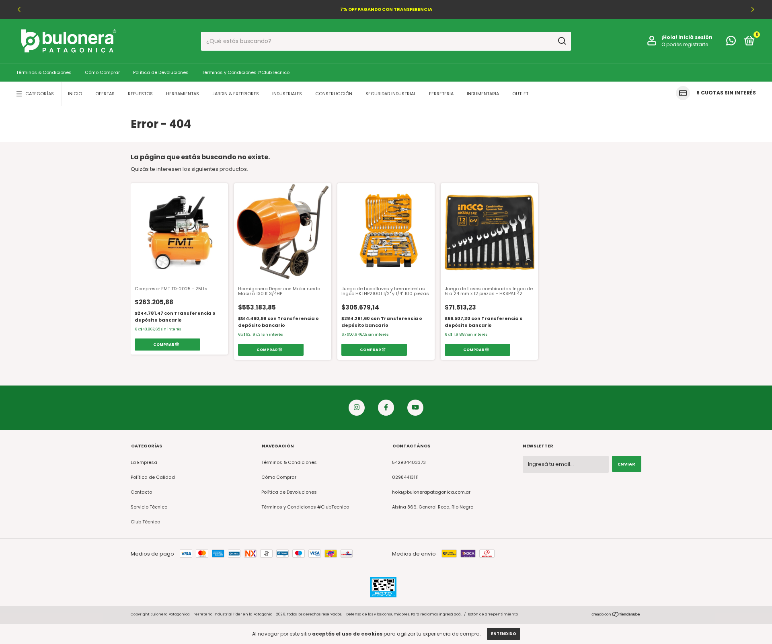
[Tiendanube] (616, 615)
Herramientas (182, 93)
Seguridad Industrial (390, 93)
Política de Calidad (153, 477)
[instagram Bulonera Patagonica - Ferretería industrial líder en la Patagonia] (357, 408)
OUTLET (520, 93)
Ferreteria (441, 93)
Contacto (141, 492)
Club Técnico (145, 522)
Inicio (75, 93)
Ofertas (105, 93)
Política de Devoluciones (161, 72)
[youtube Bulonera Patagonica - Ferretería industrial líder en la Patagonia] (415, 408)
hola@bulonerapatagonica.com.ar (431, 492)
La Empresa (144, 462)
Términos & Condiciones (44, 72)
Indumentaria (483, 93)
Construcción (333, 93)
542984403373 (409, 462)
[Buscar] (561, 41)
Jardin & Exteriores (235, 93)
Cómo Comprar (102, 72)
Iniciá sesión (695, 37)
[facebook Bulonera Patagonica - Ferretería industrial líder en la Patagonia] (386, 408)
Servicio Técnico (149, 507)
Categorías (39, 93)
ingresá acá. (450, 614)
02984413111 (405, 477)
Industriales (287, 93)
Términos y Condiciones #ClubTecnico (246, 72)
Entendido (503, 634)
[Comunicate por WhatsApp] (731, 42)
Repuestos (140, 93)
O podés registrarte (684, 44)
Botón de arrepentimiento (493, 614)
